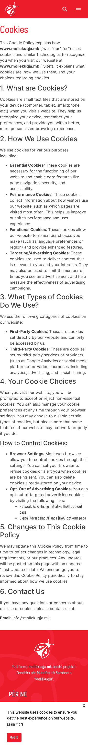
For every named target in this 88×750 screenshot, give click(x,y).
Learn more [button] (15, 724)
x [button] (84, 705)
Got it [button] (14, 737)
